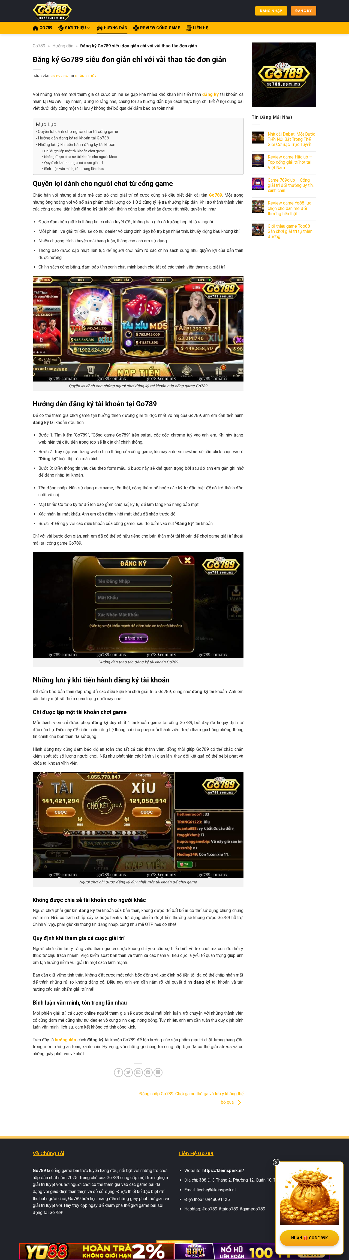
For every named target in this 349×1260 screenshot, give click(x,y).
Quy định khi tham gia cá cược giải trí (73, 162)
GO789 (46, 28)
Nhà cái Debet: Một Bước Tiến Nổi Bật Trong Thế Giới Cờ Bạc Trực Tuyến (291, 139)
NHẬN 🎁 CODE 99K (309, 1238)
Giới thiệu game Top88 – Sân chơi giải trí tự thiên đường (291, 231)
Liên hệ (200, 28)
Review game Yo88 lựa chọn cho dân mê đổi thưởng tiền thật (289, 208)
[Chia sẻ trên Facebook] (118, 1072)
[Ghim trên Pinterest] (148, 1072)
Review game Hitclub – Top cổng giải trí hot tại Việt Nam (290, 162)
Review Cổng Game (160, 28)
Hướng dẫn (116, 28)
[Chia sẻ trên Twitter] (128, 1072)
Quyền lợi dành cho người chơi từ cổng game (78, 131)
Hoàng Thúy (86, 76)
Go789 (39, 45)
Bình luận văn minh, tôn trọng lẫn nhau (74, 168)
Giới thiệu (75, 28)
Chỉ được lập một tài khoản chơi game (74, 151)
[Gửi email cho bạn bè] (138, 1072)
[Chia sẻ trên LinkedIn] (158, 1072)
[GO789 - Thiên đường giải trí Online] (54, 11)
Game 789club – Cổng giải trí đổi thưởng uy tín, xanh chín (291, 185)
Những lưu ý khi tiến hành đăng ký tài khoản (76, 144)
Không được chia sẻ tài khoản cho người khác (80, 156)
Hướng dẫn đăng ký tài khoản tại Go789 (73, 138)
